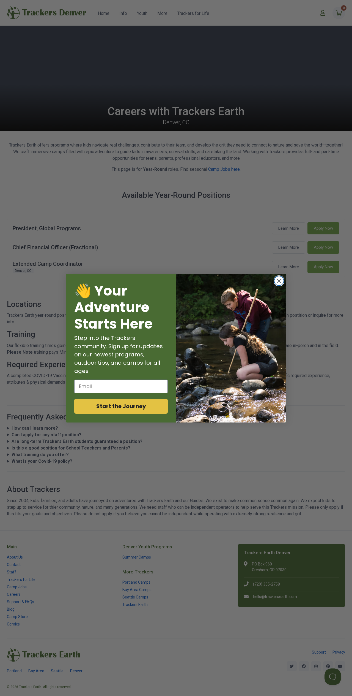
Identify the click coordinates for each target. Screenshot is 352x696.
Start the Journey (121, 406)
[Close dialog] (279, 281)
